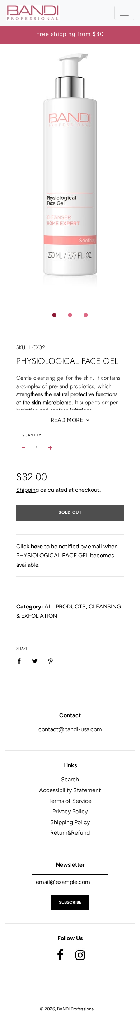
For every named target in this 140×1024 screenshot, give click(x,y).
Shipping (27, 489)
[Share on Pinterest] (50, 660)
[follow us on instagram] (80, 953)
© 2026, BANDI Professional (67, 1008)
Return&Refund (70, 832)
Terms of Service (70, 801)
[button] (54, 315)
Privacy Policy (70, 811)
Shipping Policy (70, 822)
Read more (67, 420)
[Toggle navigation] (124, 13)
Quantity (31, 435)
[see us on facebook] (60, 953)
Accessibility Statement (70, 790)
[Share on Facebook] (21, 660)
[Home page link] (33, 13)
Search (70, 779)
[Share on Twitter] (35, 660)
